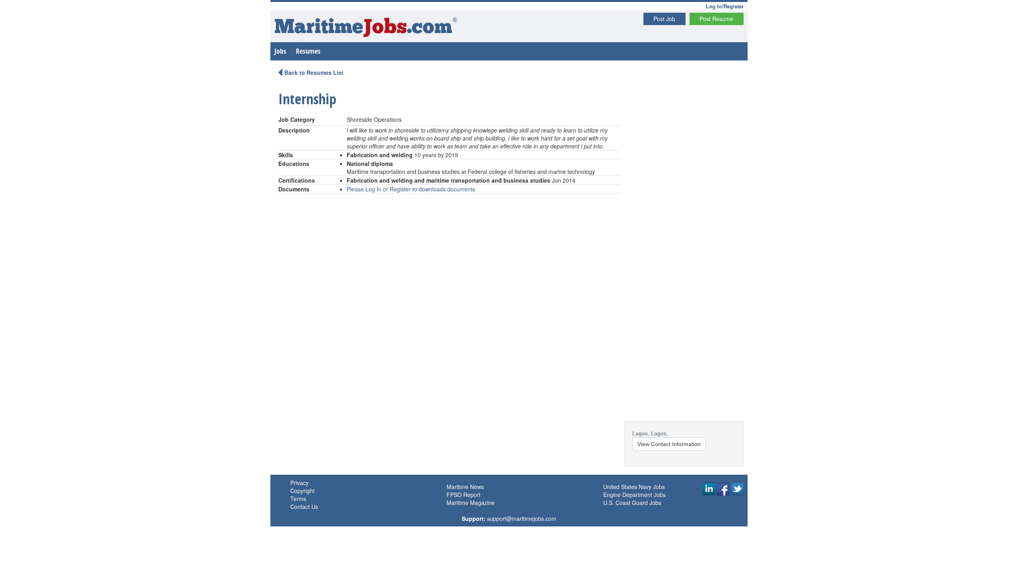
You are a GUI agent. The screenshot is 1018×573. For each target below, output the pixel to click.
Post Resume (716, 19)
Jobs (280, 51)
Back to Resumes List (314, 72)
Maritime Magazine (471, 503)
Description (294, 130)
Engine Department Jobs (634, 495)
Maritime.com (366, 28)
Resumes (308, 51)
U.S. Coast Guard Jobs (632, 503)
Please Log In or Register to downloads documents (411, 189)
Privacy (299, 483)
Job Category (296, 119)
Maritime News (465, 487)
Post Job (664, 19)
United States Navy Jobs (634, 487)
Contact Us (304, 507)
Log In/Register (725, 6)
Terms (298, 499)
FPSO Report (463, 495)
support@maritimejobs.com (521, 518)
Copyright (302, 491)
